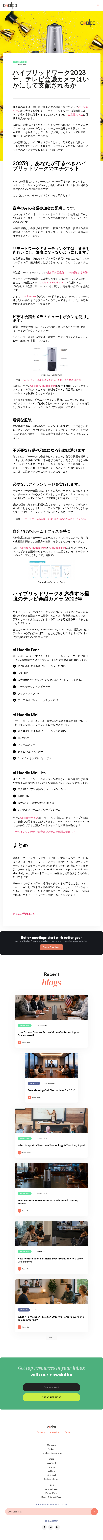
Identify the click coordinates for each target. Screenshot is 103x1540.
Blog (51, 1485)
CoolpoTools (29, 296)
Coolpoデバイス (29, 817)
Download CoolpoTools (51, 1453)
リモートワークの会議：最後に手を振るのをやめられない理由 (54, 519)
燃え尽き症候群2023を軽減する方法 (67, 272)
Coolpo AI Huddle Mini (43, 385)
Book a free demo (51, 947)
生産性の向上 (75, 114)
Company (51, 1445)
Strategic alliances (51, 1479)
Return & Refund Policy (51, 1497)
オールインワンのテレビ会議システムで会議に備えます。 (45, 831)
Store (51, 1459)
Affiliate (51, 1471)
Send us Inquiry (51, 1489)
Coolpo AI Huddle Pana (53, 282)
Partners (51, 1467)
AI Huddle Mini (57, 547)
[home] (10, 5)
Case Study (51, 1463)
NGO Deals (52, 1475)
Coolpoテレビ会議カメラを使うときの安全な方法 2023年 (52, 380)
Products (51, 1449)
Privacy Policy (51, 1493)
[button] (97, 5)
